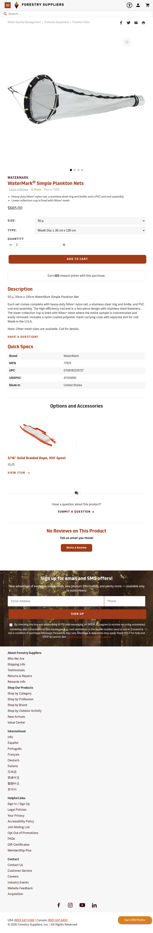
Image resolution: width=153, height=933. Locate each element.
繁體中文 (14, 784)
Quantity (16, 239)
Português (15, 749)
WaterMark (18, 177)
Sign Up (77, 614)
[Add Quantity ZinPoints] (64, 245)
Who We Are (16, 659)
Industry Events (18, 882)
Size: (12, 221)
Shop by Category (20, 693)
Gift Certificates (18, 845)
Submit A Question (74, 512)
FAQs (11, 839)
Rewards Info (16, 682)
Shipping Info (16, 664)
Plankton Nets (81, 22)
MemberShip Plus (19, 850)
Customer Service (20, 871)
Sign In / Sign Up (19, 804)
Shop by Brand (17, 705)
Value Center (16, 722)
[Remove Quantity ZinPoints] (11, 245)
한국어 (12, 789)
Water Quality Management (24, 22)
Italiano (13, 766)
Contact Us (15, 865)
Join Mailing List (19, 827)
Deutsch (13, 760)
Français (13, 754)
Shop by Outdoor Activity (24, 711)
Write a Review (76, 548)
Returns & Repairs (20, 676)
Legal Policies (17, 810)
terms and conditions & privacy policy (88, 636)
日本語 (12, 772)
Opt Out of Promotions (23, 833)
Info (10, 737)
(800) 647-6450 (58, 920)
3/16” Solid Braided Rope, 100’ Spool (37, 458)
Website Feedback (20, 888)
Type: (12, 230)
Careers (13, 876)
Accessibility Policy (21, 821)
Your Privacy (16, 816)
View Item (17, 473)
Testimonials (16, 670)
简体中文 (14, 778)
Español (13, 743)
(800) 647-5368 (24, 920)
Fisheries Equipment (56, 22)
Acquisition (15, 894)
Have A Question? (23, 337)
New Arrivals (16, 717)
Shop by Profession (20, 699)
